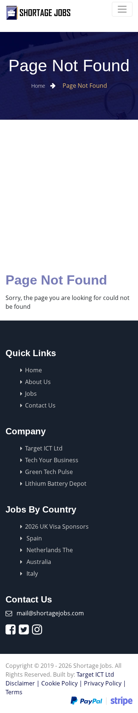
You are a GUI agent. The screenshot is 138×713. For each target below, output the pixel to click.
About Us (38, 382)
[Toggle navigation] (122, 9)
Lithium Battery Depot (55, 483)
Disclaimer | (23, 683)
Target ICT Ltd (44, 448)
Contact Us (40, 405)
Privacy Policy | (105, 683)
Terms (14, 692)
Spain (33, 538)
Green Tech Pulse (49, 472)
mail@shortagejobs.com (50, 613)
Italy (31, 573)
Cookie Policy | (61, 683)
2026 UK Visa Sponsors (57, 526)
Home (39, 85)
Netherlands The (49, 550)
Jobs (31, 394)
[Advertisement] (69, 192)
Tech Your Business (51, 460)
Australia (38, 562)
